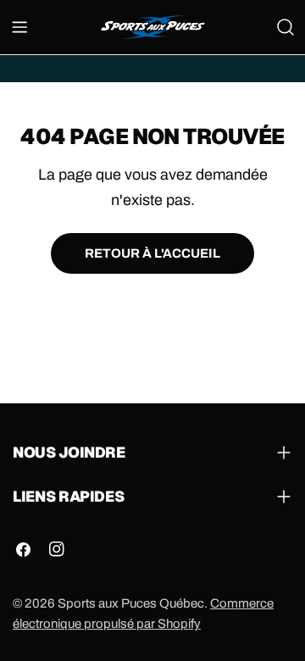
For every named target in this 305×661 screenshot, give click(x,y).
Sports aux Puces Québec (131, 603)
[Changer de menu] (19, 27)
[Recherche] (285, 27)
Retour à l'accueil (152, 253)
